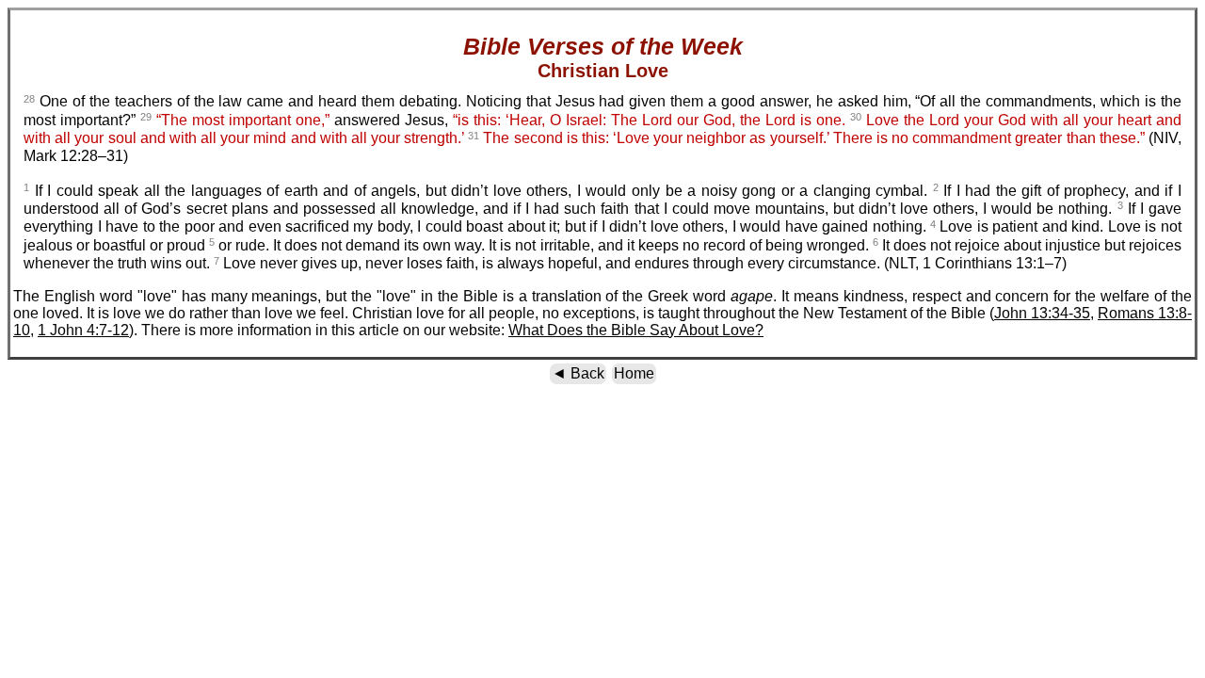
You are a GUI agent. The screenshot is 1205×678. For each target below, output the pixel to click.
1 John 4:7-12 (83, 330)
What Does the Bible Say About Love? (635, 330)
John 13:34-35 (1042, 313)
